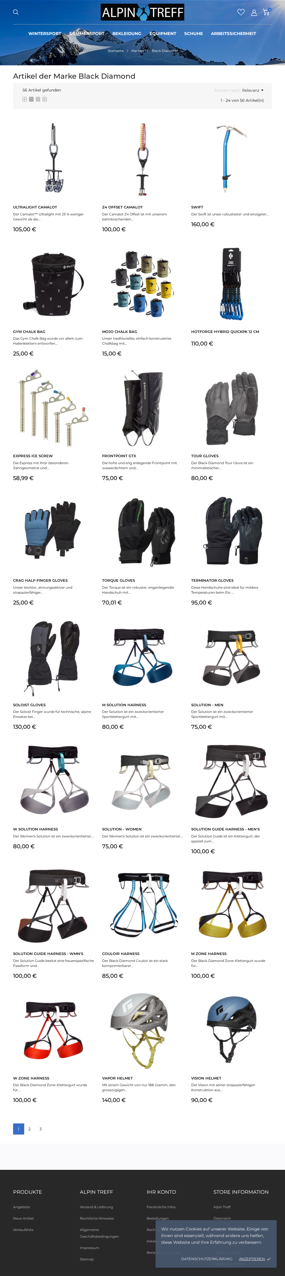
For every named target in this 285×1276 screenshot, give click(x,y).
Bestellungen (158, 1218)
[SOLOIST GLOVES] (89, 631)
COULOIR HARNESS (120, 953)
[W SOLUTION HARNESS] (89, 755)
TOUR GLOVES (204, 456)
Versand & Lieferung (96, 1207)
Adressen (154, 1241)
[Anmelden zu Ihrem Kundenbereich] (254, 13)
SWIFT (197, 207)
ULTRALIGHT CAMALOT (35, 207)
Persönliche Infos (161, 1207)
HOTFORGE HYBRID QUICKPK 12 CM (225, 331)
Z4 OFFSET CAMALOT (122, 207)
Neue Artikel (23, 1218)
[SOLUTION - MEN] (267, 631)
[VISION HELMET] (267, 1004)
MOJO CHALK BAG (119, 331)
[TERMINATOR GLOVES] (267, 507)
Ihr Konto (161, 1192)
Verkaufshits (23, 1230)
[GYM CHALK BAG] (89, 258)
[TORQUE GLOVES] (178, 507)
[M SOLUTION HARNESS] (178, 631)
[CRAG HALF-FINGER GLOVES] (89, 507)
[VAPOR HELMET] (178, 1004)
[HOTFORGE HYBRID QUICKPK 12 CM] (267, 258)
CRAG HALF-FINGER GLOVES (40, 580)
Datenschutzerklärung (206, 1259)
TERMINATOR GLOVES (212, 580)
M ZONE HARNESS (209, 953)
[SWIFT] (267, 133)
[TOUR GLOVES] (267, 382)
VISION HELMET (206, 1078)
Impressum (89, 1248)
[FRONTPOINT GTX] (178, 382)
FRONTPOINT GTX (119, 456)
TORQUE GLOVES (118, 580)
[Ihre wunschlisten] (241, 13)
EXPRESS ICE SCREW (33, 456)
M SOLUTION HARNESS (124, 705)
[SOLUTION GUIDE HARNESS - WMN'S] (89, 880)
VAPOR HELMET (117, 1078)
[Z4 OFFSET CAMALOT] (178, 133)
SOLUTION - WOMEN (122, 829)
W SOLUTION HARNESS (35, 829)
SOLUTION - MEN (207, 705)
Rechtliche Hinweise (97, 1218)
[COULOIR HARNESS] (178, 880)
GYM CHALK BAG (29, 331)
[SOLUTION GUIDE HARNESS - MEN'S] (267, 755)
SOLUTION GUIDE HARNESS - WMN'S (48, 953)
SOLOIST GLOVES (29, 705)
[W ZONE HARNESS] (89, 1004)
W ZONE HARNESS (31, 1078)
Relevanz (250, 90)
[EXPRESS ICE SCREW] (89, 382)
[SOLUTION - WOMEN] (178, 755)
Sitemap (87, 1259)
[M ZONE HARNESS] (267, 880)
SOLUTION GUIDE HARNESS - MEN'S (225, 829)
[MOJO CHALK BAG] (178, 258)
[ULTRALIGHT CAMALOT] (89, 133)
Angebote (21, 1207)
